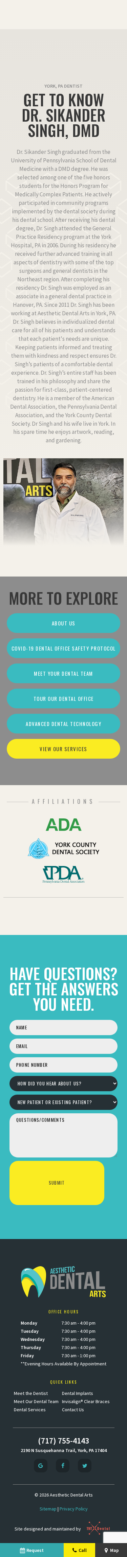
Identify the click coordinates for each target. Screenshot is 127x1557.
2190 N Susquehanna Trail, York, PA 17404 (64, 1450)
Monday (29, 1323)
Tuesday (30, 1331)
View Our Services (63, 749)
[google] (40, 1465)
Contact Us (73, 1409)
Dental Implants (77, 1393)
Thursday (31, 1347)
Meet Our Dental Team (36, 1401)
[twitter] (84, 1465)
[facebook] (62, 1465)
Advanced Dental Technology (63, 723)
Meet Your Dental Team (63, 673)
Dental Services (30, 1409)
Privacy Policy (74, 1509)
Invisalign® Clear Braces (86, 1401)
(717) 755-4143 (63, 1440)
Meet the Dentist (31, 1393)
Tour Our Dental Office (64, 698)
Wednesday (33, 1339)
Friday (27, 1355)
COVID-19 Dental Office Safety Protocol (64, 648)
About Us (64, 623)
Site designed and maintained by (48, 1529)
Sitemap (48, 1509)
